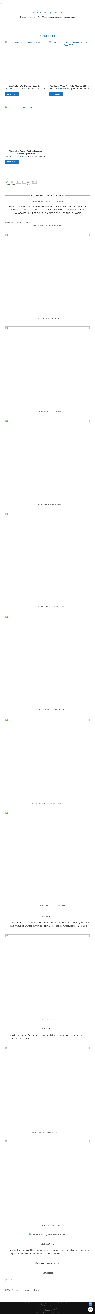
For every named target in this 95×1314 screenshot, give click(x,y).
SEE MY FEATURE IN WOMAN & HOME (52, 606)
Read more (11, 94)
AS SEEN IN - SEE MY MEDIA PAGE (52, 709)
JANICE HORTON (16, 89)
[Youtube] (90, 3)
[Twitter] (80, 3)
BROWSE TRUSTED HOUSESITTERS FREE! (47, 1132)
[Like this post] (20, 99)
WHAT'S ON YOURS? (47, 1020)
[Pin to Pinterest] (28, 99)
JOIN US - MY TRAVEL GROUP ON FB (51, 905)
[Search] (94, 3)
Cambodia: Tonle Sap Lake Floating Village (69, 86)
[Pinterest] (85, 3)
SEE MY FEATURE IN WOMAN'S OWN (47, 505)
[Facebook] (77, 3)
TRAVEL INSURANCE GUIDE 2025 (48, 1225)
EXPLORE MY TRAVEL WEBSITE (47, 319)
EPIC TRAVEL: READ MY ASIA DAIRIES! (47, 226)
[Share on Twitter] (26, 99)
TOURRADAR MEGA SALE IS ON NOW (47, 412)
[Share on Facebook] (23, 99)
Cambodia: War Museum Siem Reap (25, 86)
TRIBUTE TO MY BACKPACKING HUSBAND (47, 804)
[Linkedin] (87, 3)
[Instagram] (82, 3)
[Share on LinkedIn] (30, 99)
